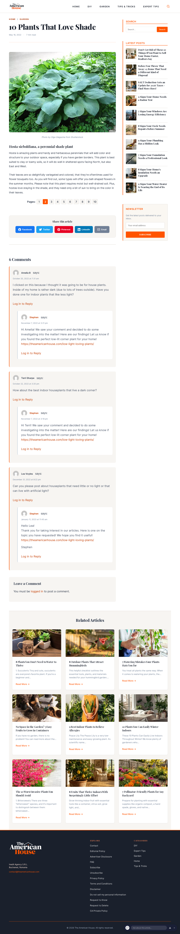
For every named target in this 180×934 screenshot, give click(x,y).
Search (162, 29)
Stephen (34, 317)
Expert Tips (151, 6)
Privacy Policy (97, 878)
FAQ (92, 862)
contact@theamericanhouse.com (24, 871)
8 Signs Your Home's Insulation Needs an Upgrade (149, 172)
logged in (37, 591)
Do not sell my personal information (108, 894)
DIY (90, 6)
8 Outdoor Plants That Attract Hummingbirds (86, 663)
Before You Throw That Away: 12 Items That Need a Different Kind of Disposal (152, 71)
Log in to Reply (23, 304)
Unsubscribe (96, 872)
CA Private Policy (98, 911)
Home (76, 6)
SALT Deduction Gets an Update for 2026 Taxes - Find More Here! (151, 85)
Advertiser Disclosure (101, 856)
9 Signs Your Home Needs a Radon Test (152, 98)
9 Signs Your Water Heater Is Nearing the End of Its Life (152, 187)
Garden (105, 6)
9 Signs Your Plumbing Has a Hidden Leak (150, 142)
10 (95, 201)
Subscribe (145, 235)
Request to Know (98, 900)
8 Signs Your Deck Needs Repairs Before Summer (152, 127)
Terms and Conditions (101, 883)
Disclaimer (95, 889)
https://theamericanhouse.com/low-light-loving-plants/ (57, 344)
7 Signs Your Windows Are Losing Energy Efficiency (152, 113)
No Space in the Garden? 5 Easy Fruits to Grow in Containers (34, 728)
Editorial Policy (97, 851)
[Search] (168, 6)
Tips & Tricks (126, 6)
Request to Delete (99, 905)
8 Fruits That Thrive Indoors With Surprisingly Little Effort (88, 793)
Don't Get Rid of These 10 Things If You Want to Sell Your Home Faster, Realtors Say (152, 54)
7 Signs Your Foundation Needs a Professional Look (152, 157)
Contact (94, 845)
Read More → (23, 684)
